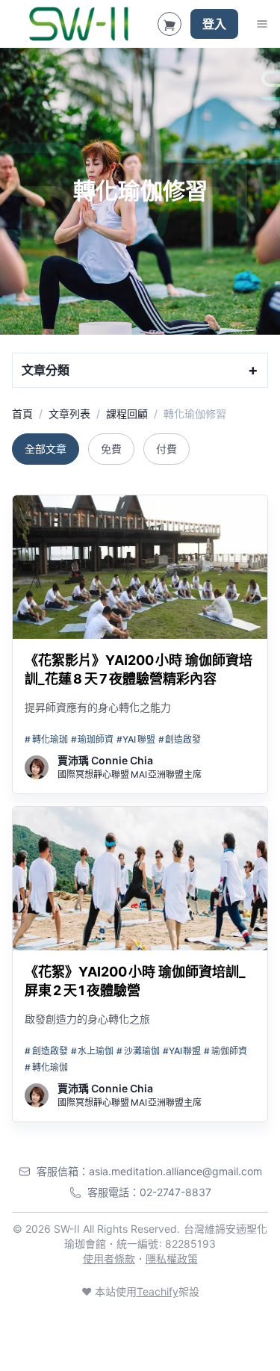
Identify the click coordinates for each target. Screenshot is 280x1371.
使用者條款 (109, 1258)
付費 (166, 448)
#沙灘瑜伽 (138, 1050)
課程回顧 (127, 413)
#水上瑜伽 (92, 1050)
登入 (214, 23)
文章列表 (69, 413)
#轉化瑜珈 (46, 739)
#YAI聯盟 (135, 739)
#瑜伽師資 (225, 1050)
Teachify (157, 1291)
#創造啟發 (180, 739)
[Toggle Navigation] (262, 24)
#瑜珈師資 (92, 739)
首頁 (22, 413)
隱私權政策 (172, 1258)
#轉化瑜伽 (46, 1067)
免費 (111, 448)
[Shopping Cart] (169, 24)
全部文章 (45, 448)
